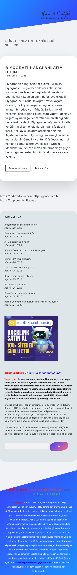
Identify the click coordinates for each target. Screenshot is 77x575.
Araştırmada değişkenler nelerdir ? (21, 224)
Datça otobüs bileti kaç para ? (19, 267)
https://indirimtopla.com (16, 196)
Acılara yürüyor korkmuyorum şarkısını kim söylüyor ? (31, 301)
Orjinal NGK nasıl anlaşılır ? (17, 259)
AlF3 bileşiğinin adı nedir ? (17, 241)
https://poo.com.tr (45, 196)
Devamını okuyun (19, 169)
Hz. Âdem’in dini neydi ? (16, 284)
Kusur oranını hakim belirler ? (18, 276)
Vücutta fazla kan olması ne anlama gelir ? (25, 250)
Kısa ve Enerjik (56, 13)
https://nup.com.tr (12, 200)
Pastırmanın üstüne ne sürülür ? (20, 233)
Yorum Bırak (44, 168)
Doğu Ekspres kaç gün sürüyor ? (20, 293)
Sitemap (30, 200)
